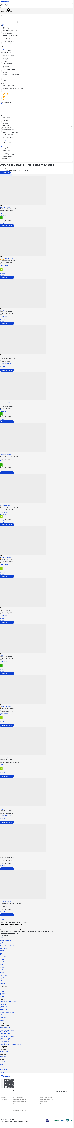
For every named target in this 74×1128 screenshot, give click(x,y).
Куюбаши (2, 967)
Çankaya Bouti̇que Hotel (6, 310)
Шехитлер (2, 983)
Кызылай (2, 969)
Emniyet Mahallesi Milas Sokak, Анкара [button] (10, 209)
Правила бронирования (18, 1103)
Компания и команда (6, 1093)
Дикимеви (2, 958)
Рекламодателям (44, 1101)
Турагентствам (43, 1095)
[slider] (3, 25)
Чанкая (2, 1070)
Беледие (2, 950)
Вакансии (3, 1097)
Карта (5, 13)
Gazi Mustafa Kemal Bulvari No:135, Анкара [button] (11, 508)
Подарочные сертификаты (19, 1110)
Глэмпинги (2, 1015)
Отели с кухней (4, 1035)
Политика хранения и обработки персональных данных (14, 1126)
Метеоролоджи (4, 977)
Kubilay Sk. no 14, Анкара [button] (6, 311)
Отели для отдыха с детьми (7, 1036)
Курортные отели (4, 1019)
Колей (1, 964)
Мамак (1, 1066)
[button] (36, 5)
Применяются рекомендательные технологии (39, 1126)
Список (2, 13)
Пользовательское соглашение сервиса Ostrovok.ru (25, 1106)
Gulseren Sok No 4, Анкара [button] (7, 857)
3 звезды (2, 995)
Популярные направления (19, 1099)
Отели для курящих (5, 1038)
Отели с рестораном (5, 1028)
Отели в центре (4, 1056)
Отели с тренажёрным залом (7, 1039)
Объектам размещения (45, 1093)
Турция (2, 919)
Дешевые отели (4, 1052)
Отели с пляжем (4, 1041)
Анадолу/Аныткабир (5, 940)
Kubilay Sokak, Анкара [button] (6, 810)
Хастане (2, 982)
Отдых (1, 1057)
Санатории (3, 1017)
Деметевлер (3, 955)
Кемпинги (2, 1014)
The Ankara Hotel (4, 356)
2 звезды (2, 996)
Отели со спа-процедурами (7, 1030)
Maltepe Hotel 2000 (5, 402)
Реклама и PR (43, 1103)
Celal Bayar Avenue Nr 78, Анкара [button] (8, 358)
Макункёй (2, 970)
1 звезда (2, 998)
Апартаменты (3, 1006)
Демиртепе (3, 956)
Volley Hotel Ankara (5, 207)
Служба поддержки (17, 1095)
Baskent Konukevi (4, 609)
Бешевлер (2, 951)
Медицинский (3, 975)
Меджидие (3, 974)
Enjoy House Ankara (5, 809)
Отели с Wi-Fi (3, 1032)
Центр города (3, 1069)
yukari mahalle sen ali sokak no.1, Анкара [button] (10, 903)
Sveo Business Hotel (5, 454)
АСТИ (1, 943)
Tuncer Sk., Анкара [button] (5, 610)
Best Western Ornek (5, 855)
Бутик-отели (3, 1020)
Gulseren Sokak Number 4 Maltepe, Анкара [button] (11, 405)
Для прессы (4, 1099)
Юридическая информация (19, 1101)
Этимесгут (3, 1072)
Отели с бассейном (5, 1033)
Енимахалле (3, 1062)
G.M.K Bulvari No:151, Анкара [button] (7, 260)
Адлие (1, 937)
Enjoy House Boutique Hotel (7, 655)
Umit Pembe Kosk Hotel (6, 758)
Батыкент (2, 947)
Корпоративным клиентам (46, 1097)
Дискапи (2, 959)
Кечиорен (2, 1064)
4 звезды (2, 993)
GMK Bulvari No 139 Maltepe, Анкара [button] (9, 456)
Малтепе (2, 972)
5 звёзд (2, 991)
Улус (1, 980)
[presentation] (36, 18)
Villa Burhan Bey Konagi (6, 901)
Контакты (3, 1095)
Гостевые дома (4, 1011)
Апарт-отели (3, 1009)
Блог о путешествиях (18, 1097)
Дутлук (2, 961)
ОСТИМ (2, 978)
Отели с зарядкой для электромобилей (10, 1044)
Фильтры (3, 11)
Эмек (1, 985)
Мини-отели (3, 1004)
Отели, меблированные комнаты (8, 1001)
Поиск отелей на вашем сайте (47, 1099)
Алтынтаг (2, 1061)
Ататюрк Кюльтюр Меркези (7, 945)
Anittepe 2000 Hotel (5, 706)
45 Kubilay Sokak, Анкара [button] (6, 559)
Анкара (2, 921)
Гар (1, 953)
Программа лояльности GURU (20, 1108)
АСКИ (1, 942)
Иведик (2, 963)
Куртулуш (2, 966)
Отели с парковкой (5, 1027)
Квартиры (2, 1007)
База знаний (16, 1093)
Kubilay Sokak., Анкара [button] (6, 759)
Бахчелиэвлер (4, 948)
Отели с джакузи (4, 1043)
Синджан (2, 1067)
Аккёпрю (2, 939)
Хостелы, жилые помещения (7, 1003)
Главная (2, 918)
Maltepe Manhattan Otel (6, 557)
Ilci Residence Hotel (5, 505)
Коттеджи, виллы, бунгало (7, 1012)
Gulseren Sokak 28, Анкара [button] (7, 708)
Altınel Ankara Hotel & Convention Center (11, 258)
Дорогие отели (4, 1051)
